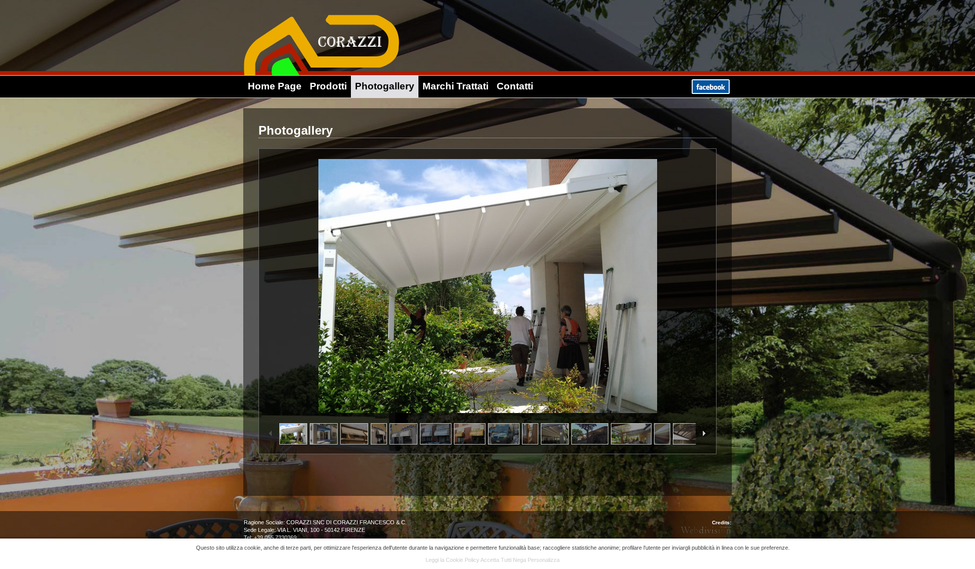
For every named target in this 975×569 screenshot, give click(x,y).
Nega (519, 560)
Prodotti (328, 86)
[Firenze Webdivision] (705, 530)
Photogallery (384, 86)
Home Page (275, 86)
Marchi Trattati (455, 86)
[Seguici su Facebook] (711, 91)
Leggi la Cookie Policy (452, 560)
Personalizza (544, 560)
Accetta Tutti (495, 560)
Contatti (515, 86)
